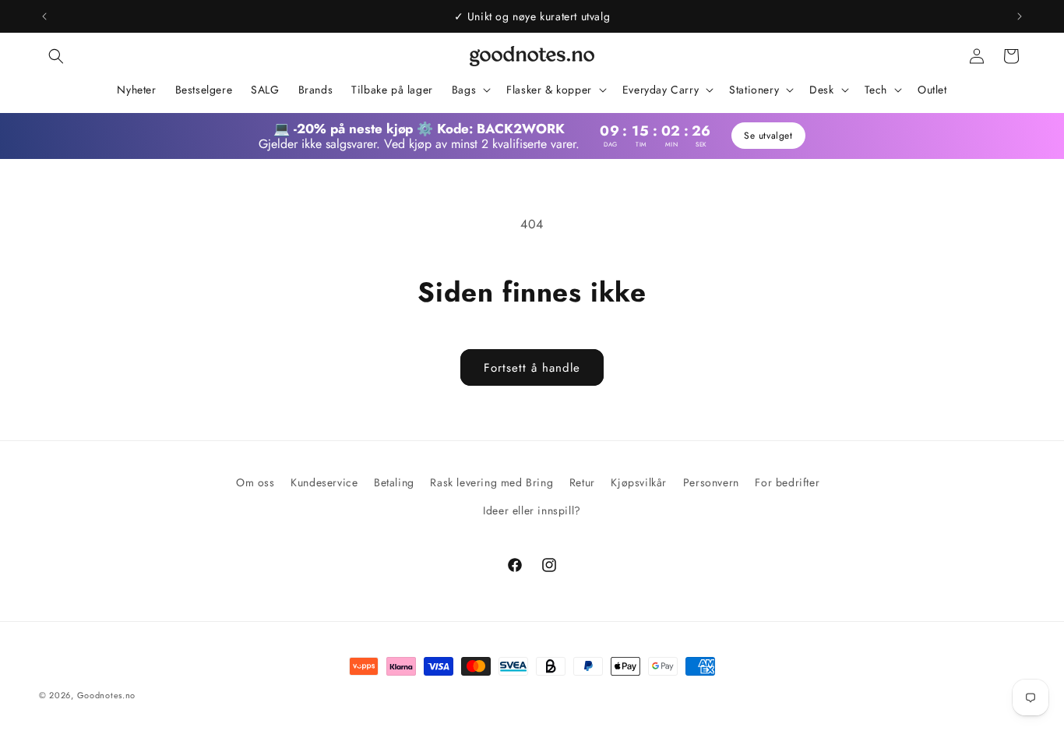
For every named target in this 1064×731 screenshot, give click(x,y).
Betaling (394, 482)
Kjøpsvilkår (639, 482)
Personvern (711, 482)
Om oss (255, 482)
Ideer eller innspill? (532, 510)
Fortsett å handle (532, 367)
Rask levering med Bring (491, 482)
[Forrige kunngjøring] (44, 16)
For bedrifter (787, 482)
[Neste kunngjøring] (1019, 16)
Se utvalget (768, 136)
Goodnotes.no (106, 695)
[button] (56, 56)
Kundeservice (324, 482)
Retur (582, 482)
